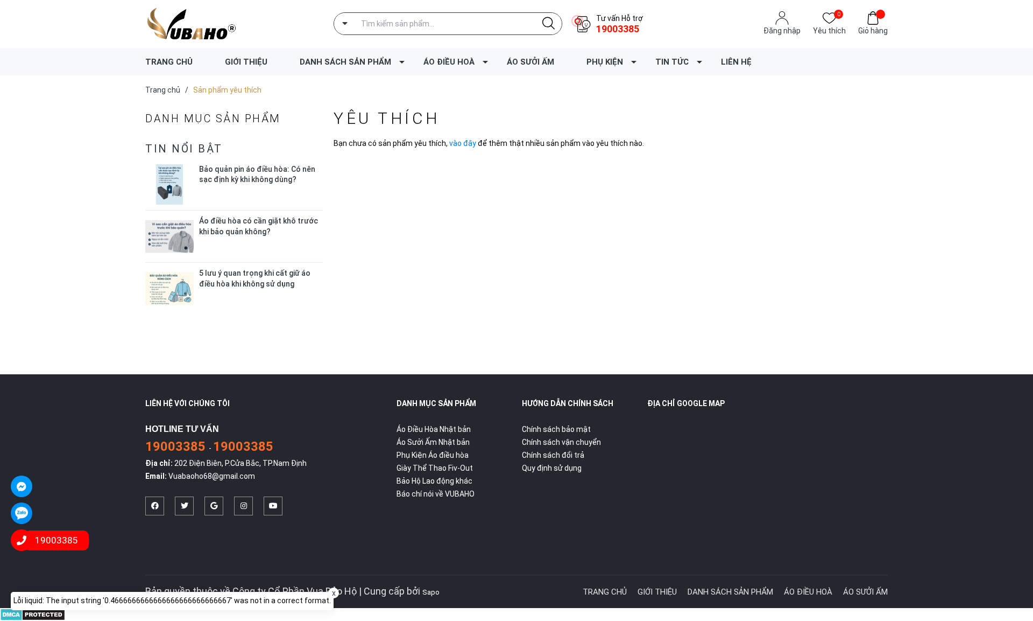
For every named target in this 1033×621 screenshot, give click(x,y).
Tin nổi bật (184, 148)
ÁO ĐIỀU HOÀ (449, 62)
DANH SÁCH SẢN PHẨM (345, 62)
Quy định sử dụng (552, 468)
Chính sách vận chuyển (561, 442)
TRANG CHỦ (169, 62)
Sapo (431, 592)
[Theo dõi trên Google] (213, 506)
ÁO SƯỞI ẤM (530, 62)
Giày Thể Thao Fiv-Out (435, 468)
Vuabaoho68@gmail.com (211, 476)
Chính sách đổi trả (553, 455)
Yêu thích (829, 30)
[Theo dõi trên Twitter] (184, 506)
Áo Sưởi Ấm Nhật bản (433, 442)
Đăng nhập (782, 30)
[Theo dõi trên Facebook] (154, 506)
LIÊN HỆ (736, 62)
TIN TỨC (672, 62)
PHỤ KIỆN (604, 62)
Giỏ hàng (873, 30)
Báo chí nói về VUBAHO (436, 494)
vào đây (462, 143)
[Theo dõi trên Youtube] (273, 506)
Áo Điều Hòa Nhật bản (434, 429)
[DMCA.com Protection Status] (32, 614)
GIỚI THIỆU (246, 62)
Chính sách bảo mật (556, 429)
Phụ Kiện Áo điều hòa (433, 455)
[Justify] (548, 23)
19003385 (617, 28)
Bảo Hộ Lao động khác (434, 481)
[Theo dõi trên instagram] (243, 506)
